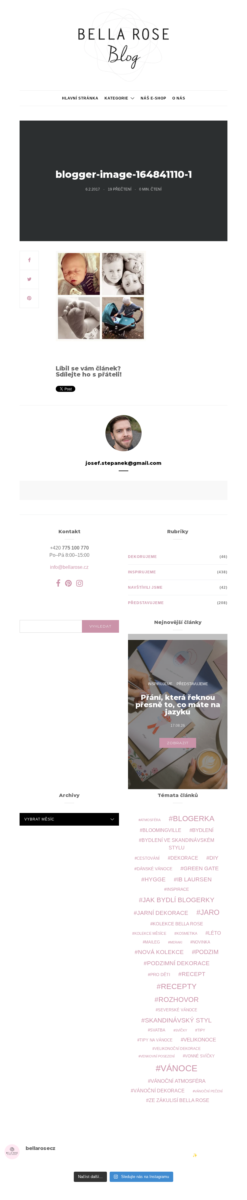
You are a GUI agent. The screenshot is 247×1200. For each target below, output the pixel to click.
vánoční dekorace (159, 1090)
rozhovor (178, 999)
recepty (179, 986)
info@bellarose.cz (69, 567)
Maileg (152, 942)
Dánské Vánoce (154, 868)
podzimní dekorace (178, 963)
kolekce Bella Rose (178, 923)
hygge (155, 879)
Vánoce (179, 1068)
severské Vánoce (177, 1010)
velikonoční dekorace (178, 1048)
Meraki (176, 942)
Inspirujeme (142, 572)
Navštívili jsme (145, 587)
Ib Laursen (194, 879)
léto (214, 933)
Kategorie (116, 98)
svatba (157, 1030)
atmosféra (150, 820)
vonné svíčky (200, 1056)
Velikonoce (199, 1040)
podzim (207, 952)
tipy (201, 1030)
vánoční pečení (209, 1091)
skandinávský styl (178, 1020)
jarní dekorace (162, 913)
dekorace (184, 858)
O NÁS (178, 98)
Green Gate (201, 868)
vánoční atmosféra (178, 1081)
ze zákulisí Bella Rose (179, 1100)
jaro (210, 912)
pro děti (160, 974)
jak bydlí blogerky (178, 900)
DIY (213, 858)
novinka (201, 942)
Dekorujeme (142, 557)
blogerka (193, 818)
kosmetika (187, 933)
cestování (148, 858)
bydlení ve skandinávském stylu (178, 843)
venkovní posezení (157, 1056)
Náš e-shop (153, 98)
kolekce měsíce (150, 933)
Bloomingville (161, 830)
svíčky (181, 1030)
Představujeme (146, 603)
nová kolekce (161, 952)
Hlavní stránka (80, 98)
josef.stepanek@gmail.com (123, 463)
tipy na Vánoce (156, 1040)
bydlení (203, 830)
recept (193, 974)
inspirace (178, 889)
